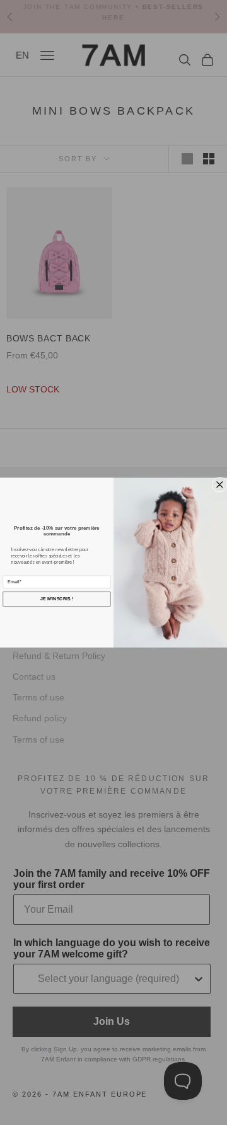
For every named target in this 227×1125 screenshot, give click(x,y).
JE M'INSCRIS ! (56, 599)
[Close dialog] (219, 484)
